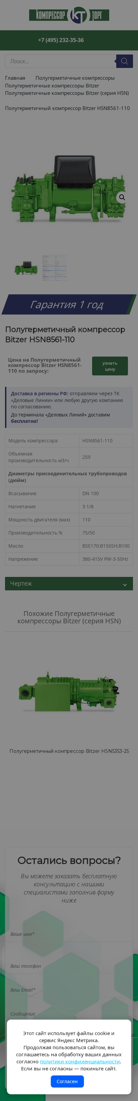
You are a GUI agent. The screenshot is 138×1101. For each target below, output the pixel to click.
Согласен (67, 1081)
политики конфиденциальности (80, 1061)
